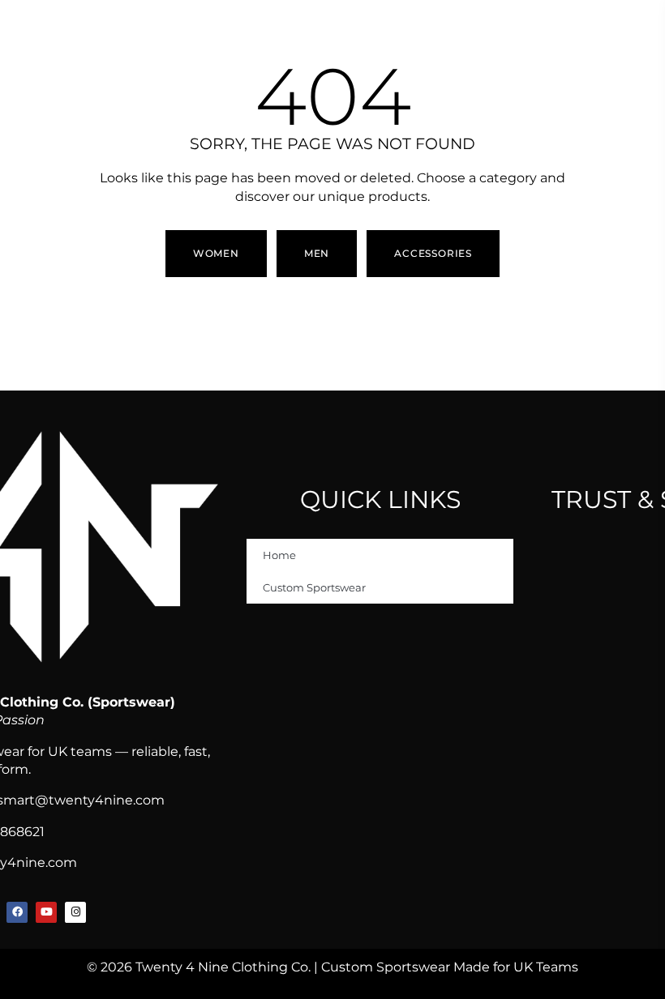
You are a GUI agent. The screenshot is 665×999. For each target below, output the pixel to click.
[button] (317, 253)
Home (279, 555)
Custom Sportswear (314, 587)
